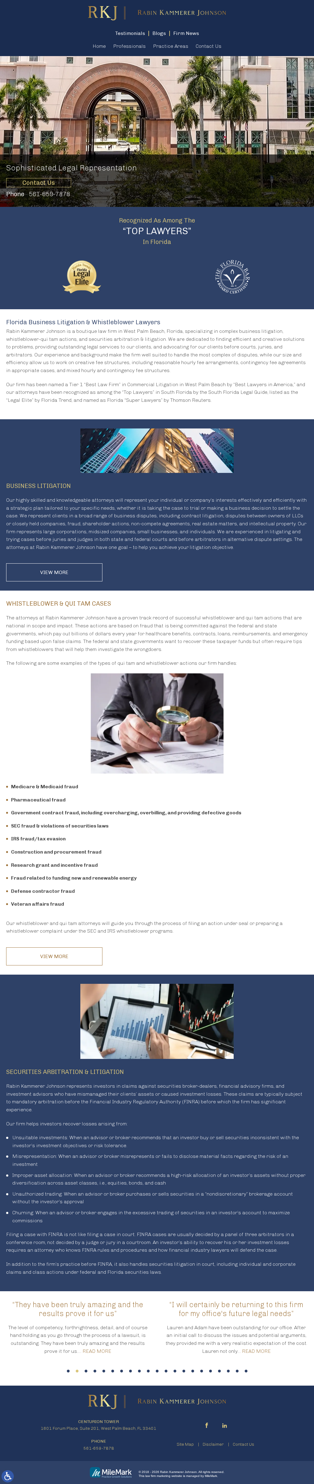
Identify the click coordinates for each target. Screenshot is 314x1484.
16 (201, 1371)
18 (219, 1371)
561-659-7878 (49, 194)
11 (157, 1371)
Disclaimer (213, 1444)
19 (228, 1371)
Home (99, 46)
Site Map (185, 1444)
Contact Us (208, 46)
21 (246, 1371)
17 (210, 1371)
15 (192, 1371)
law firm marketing (157, 1476)
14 (183, 1371)
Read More (96, 1351)
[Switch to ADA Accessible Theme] (8, 1476)
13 (175, 1371)
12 (166, 1371)
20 (237, 1371)
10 (148, 1371)
